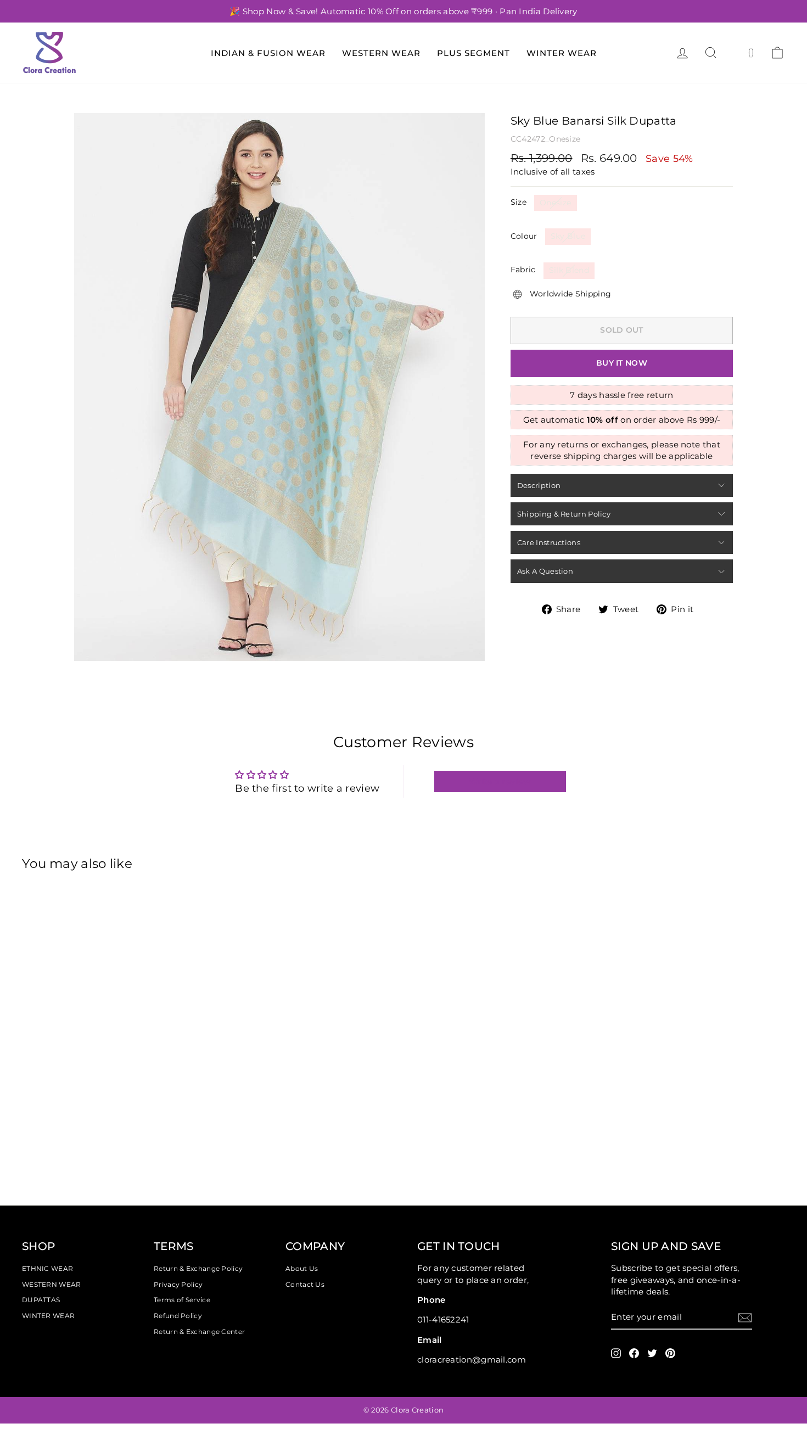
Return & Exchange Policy (198, 1268)
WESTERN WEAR (51, 1284)
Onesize (555, 203)
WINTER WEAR (48, 1316)
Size (518, 202)
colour (524, 236)
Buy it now (621, 363)
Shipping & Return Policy (563, 513)
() (751, 52)
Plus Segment (473, 53)
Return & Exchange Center (199, 1331)
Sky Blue (568, 236)
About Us (301, 1268)
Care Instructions (548, 542)
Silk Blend (569, 270)
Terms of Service (182, 1300)
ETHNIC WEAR (47, 1268)
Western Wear (381, 53)
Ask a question (545, 571)
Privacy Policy (178, 1284)
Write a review (500, 781)
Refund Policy (178, 1316)
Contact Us (304, 1284)
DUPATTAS (41, 1300)
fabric (523, 269)
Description (539, 485)
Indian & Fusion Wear (268, 53)
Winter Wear (561, 53)
